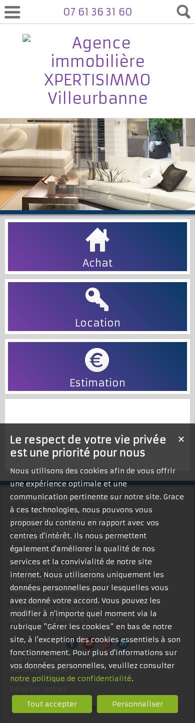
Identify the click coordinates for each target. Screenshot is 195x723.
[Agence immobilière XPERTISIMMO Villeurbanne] (97, 98)
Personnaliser (137, 704)
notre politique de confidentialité (71, 678)
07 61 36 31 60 (97, 11)
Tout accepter (52, 704)
